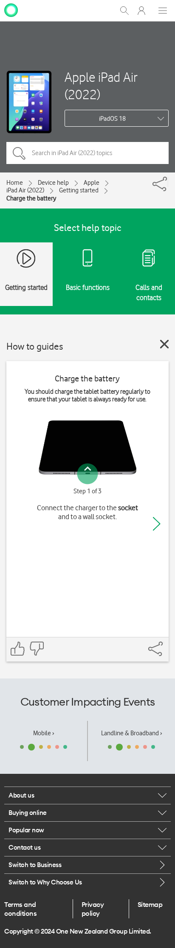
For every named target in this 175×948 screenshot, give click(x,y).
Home (14, 182)
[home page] (11, 10)
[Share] (168, 182)
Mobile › (43, 733)
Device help (53, 182)
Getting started (79, 190)
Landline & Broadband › (131, 733)
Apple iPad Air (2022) (101, 85)
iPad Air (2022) (25, 190)
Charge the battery (31, 198)
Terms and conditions (20, 908)
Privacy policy (93, 908)
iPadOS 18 (112, 118)
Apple (91, 182)
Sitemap (150, 904)
